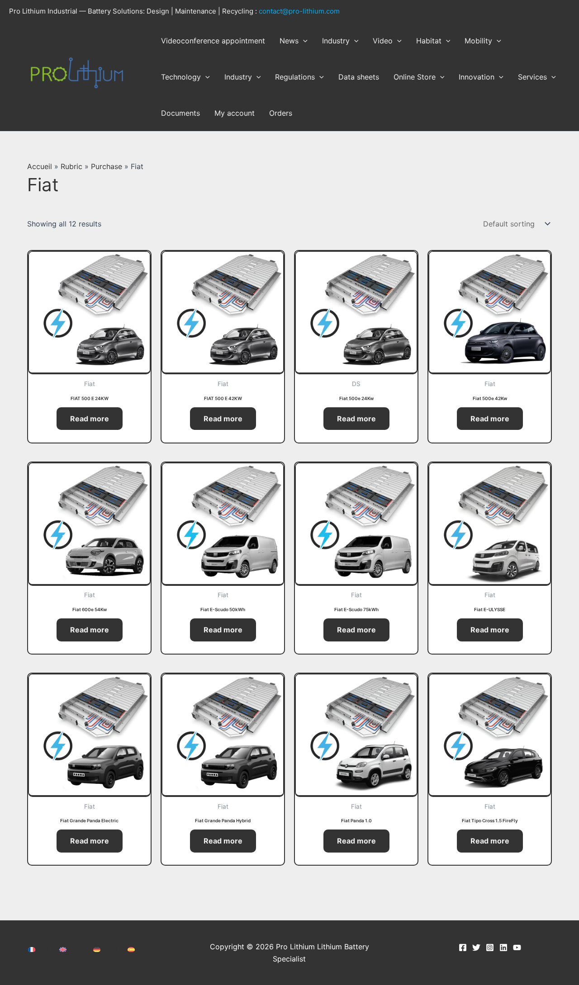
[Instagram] (490, 947)
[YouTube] (517, 947)
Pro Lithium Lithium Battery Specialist (61, 100)
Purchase (106, 166)
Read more (89, 418)
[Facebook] (463, 947)
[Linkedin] (503, 947)
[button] (303, 41)
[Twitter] (476, 947)
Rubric (71, 166)
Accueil (39, 166)
